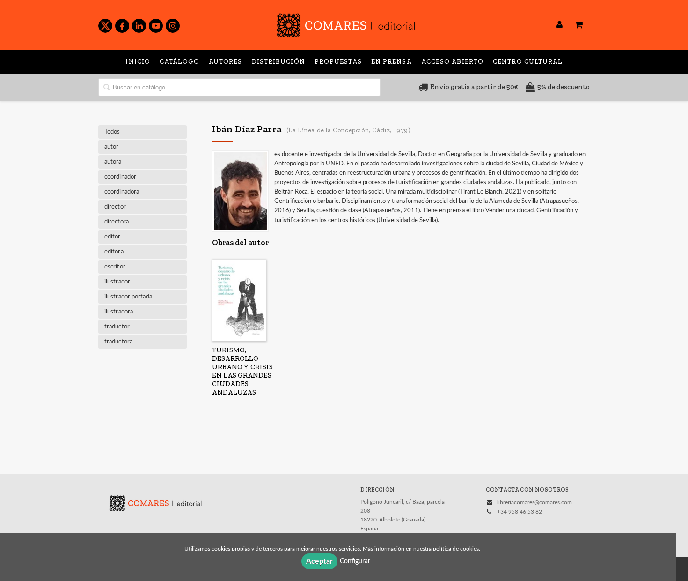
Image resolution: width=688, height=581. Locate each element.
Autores (225, 62)
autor (111, 147)
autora (113, 162)
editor (112, 237)
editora (114, 252)
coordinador (120, 177)
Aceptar (319, 561)
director (115, 207)
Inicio (137, 62)
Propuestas (338, 62)
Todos (112, 132)
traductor (117, 327)
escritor (114, 267)
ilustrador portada (128, 297)
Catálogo (179, 62)
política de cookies (456, 548)
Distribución (278, 62)
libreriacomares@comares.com (534, 502)
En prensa (391, 62)
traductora (118, 342)
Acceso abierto (452, 62)
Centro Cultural (528, 62)
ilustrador (117, 282)
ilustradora (118, 312)
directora (116, 222)
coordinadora (121, 192)
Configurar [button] (355, 561)
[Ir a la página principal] (346, 23)
